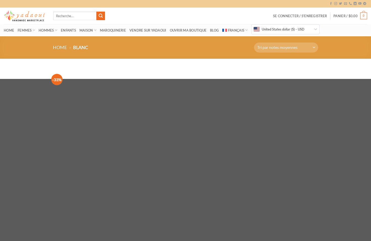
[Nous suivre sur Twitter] (340, 4)
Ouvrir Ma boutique (188, 30)
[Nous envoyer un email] (345, 4)
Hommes (46, 30)
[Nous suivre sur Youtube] (359, 4)
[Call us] (350, 4)
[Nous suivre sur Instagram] (335, 4)
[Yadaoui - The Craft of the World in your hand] (25, 16)
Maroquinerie (113, 30)
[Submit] (100, 16)
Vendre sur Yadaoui (147, 30)
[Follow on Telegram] (364, 4)
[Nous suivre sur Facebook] (330, 4)
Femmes (25, 30)
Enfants (68, 30)
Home (9, 30)
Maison (86, 30)
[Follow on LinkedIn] (355, 4)
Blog (214, 30)
